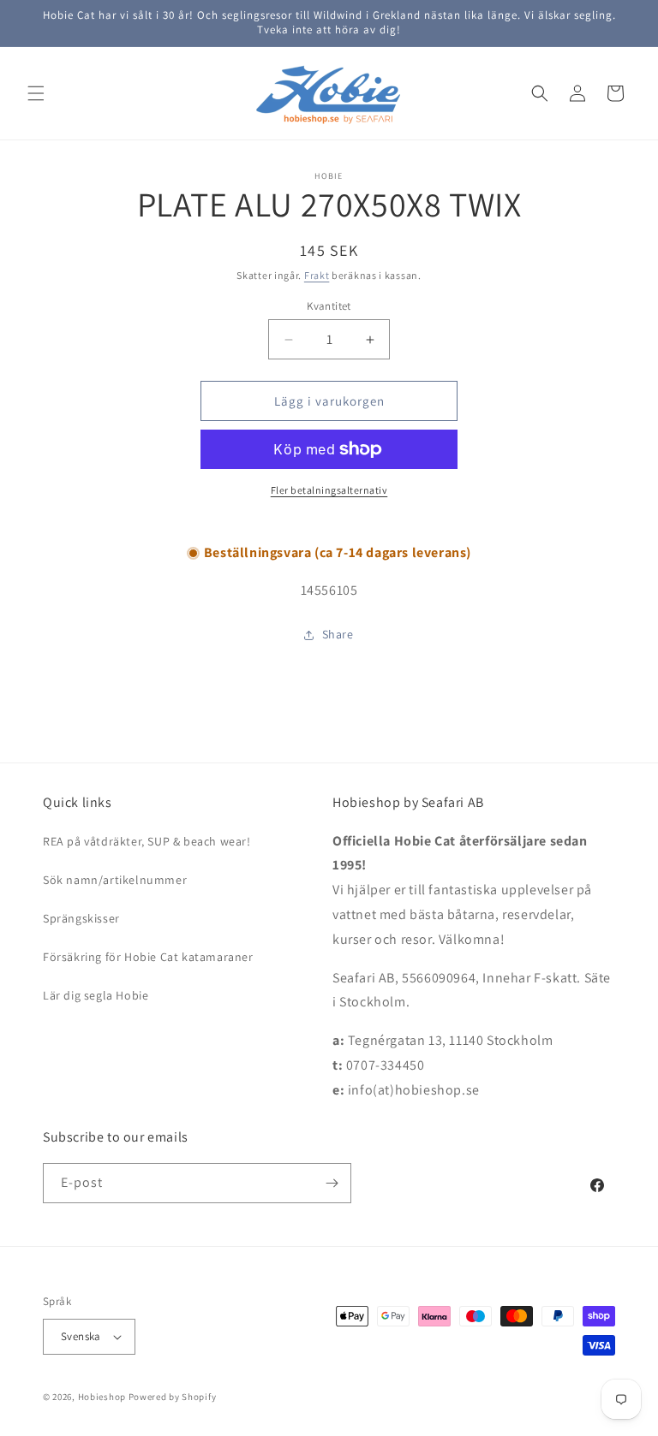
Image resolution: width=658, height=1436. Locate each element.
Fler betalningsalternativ (329, 490)
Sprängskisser (81, 918)
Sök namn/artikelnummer (115, 879)
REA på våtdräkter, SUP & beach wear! (147, 841)
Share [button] (338, 634)
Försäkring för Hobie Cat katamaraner (148, 956)
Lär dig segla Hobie (95, 995)
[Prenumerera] (331, 1183)
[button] (36, 93)
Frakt (317, 275)
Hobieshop (102, 1397)
